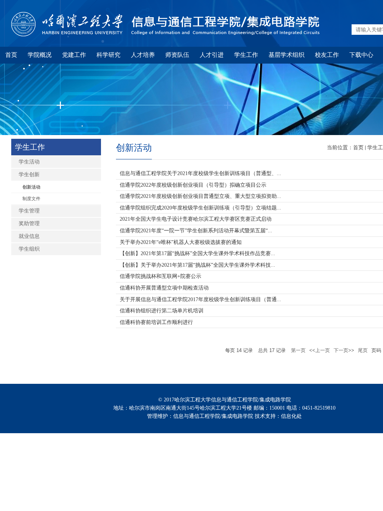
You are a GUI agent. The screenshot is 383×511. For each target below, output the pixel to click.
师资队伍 (177, 55)
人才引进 (212, 55)
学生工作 (246, 55)
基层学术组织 (286, 55)
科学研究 (108, 55)
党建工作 (74, 55)
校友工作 (327, 55)
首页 (11, 55)
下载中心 (361, 55)
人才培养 (143, 55)
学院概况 (40, 55)
